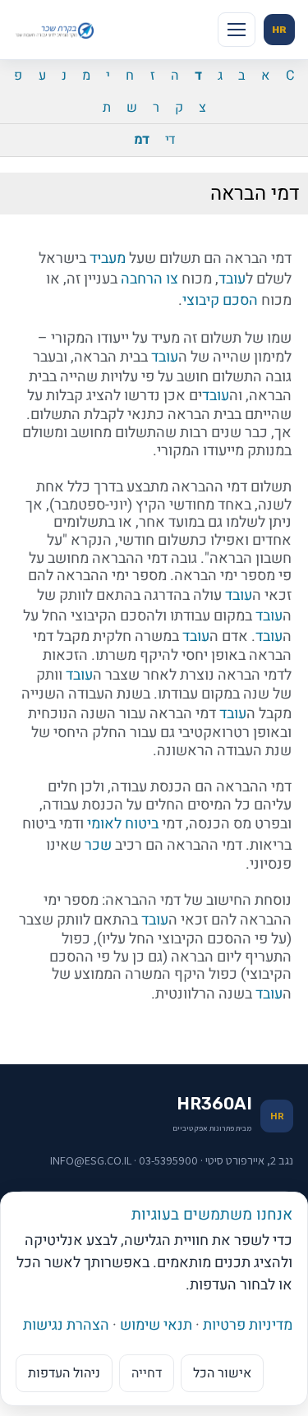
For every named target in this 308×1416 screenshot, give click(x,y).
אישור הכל (222, 1373)
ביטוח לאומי (123, 824)
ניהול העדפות (64, 1373)
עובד (232, 279)
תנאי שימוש (156, 1325)
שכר (98, 845)
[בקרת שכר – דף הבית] (56, 29)
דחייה (146, 1373)
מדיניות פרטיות (247, 1325)
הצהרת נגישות (66, 1325)
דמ (141, 140)
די (169, 140)
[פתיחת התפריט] (236, 29)
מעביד (108, 258)
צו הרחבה (149, 279)
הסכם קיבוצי (220, 300)
